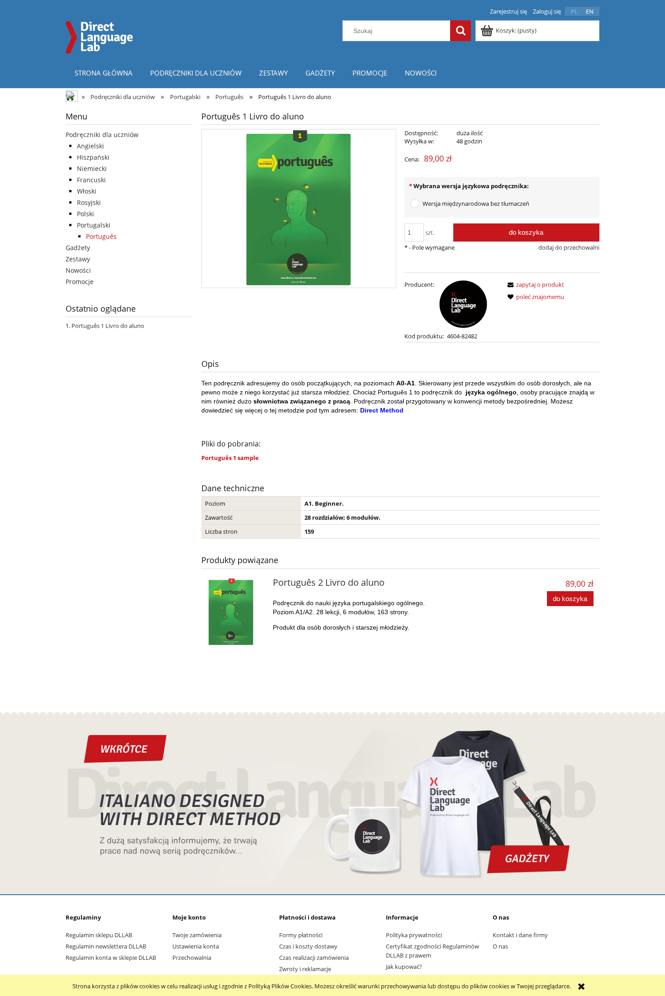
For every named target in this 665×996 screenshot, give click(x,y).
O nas (500, 946)
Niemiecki (92, 168)
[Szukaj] (460, 30)
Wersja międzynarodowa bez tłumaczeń (476, 203)
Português (101, 236)
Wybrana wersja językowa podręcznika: (469, 186)
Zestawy (78, 259)
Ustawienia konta (195, 946)
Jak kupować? (404, 967)
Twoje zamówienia (197, 935)
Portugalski (93, 225)
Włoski (86, 191)
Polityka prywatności (414, 935)
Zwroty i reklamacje (305, 969)
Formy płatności (301, 935)
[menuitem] (103, 72)
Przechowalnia (191, 957)
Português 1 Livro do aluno (107, 326)
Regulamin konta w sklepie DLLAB (111, 957)
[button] (534, 284)
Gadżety (78, 247)
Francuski (91, 179)
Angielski (90, 146)
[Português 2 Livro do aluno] (236, 612)
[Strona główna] (99, 36)
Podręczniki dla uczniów (102, 134)
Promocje (80, 281)
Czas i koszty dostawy (308, 946)
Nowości (78, 270)
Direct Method (382, 410)
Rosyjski (89, 202)
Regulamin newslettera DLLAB (106, 946)
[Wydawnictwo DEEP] (463, 303)
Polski (85, 213)
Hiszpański (93, 157)
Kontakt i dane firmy (520, 935)
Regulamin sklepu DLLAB (99, 935)
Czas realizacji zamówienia (314, 957)
